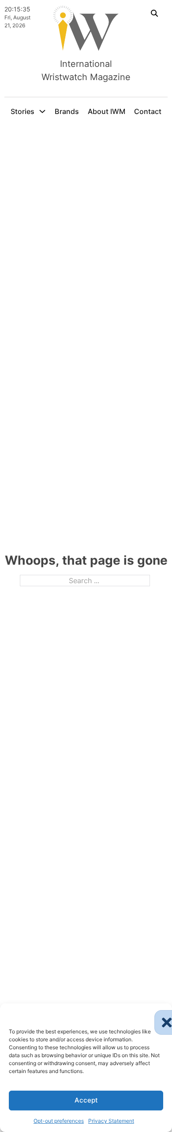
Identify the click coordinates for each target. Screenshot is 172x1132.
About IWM (106, 111)
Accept (86, 1100)
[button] (158, 1014)
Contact (147, 111)
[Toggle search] (154, 13)
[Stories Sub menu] (42, 111)
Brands (67, 111)
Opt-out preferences (59, 1120)
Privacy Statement (111, 1120)
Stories (22, 111)
